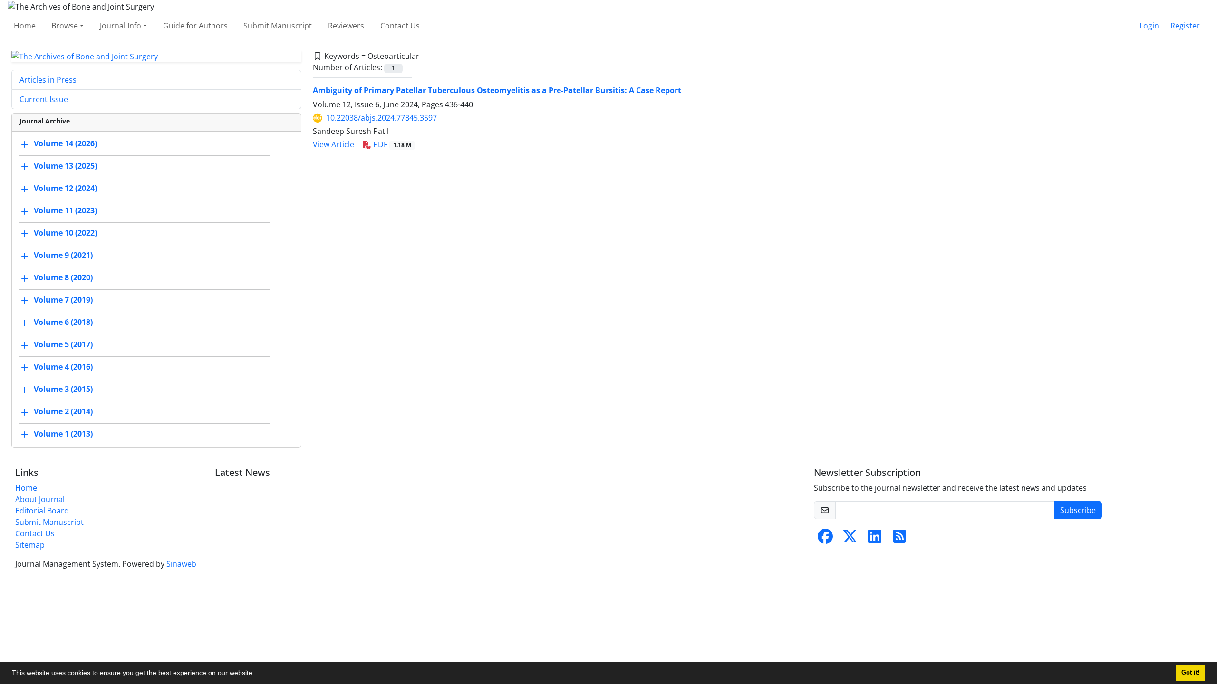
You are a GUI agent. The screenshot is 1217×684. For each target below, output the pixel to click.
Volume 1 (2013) (63, 434)
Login (1149, 25)
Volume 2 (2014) (63, 412)
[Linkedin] (874, 539)
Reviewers (346, 25)
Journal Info (120, 25)
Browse (64, 25)
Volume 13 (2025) (65, 166)
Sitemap (30, 545)
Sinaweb (181, 564)
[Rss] (899, 539)
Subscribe (1078, 510)
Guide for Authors (195, 25)
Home (25, 25)
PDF (391, 144)
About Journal (40, 499)
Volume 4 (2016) (63, 367)
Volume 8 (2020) (63, 278)
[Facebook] (825, 539)
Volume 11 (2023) (65, 211)
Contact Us (400, 25)
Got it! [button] (1190, 672)
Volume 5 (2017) (63, 345)
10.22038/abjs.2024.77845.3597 (381, 118)
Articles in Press (48, 80)
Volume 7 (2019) (63, 300)
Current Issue (43, 99)
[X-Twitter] (850, 539)
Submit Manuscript (277, 25)
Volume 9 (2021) (63, 255)
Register (1185, 25)
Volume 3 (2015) (63, 389)
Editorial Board (42, 510)
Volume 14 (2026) (65, 144)
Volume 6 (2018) (63, 322)
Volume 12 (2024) (65, 188)
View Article (333, 144)
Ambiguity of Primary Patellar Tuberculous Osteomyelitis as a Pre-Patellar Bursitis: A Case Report (497, 90)
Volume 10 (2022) (65, 233)
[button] (257, 674)
